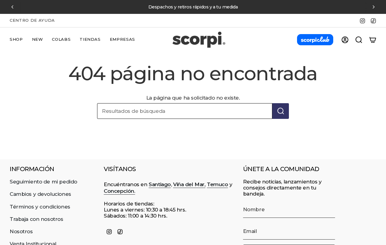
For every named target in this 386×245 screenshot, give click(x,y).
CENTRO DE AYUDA (32, 20)
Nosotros (21, 231)
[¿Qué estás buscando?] (280, 111)
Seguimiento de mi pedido (43, 182)
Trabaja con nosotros (36, 219)
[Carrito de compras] (373, 40)
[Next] (373, 7)
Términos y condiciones (40, 207)
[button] (16, 40)
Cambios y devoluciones (40, 194)
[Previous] (12, 7)
